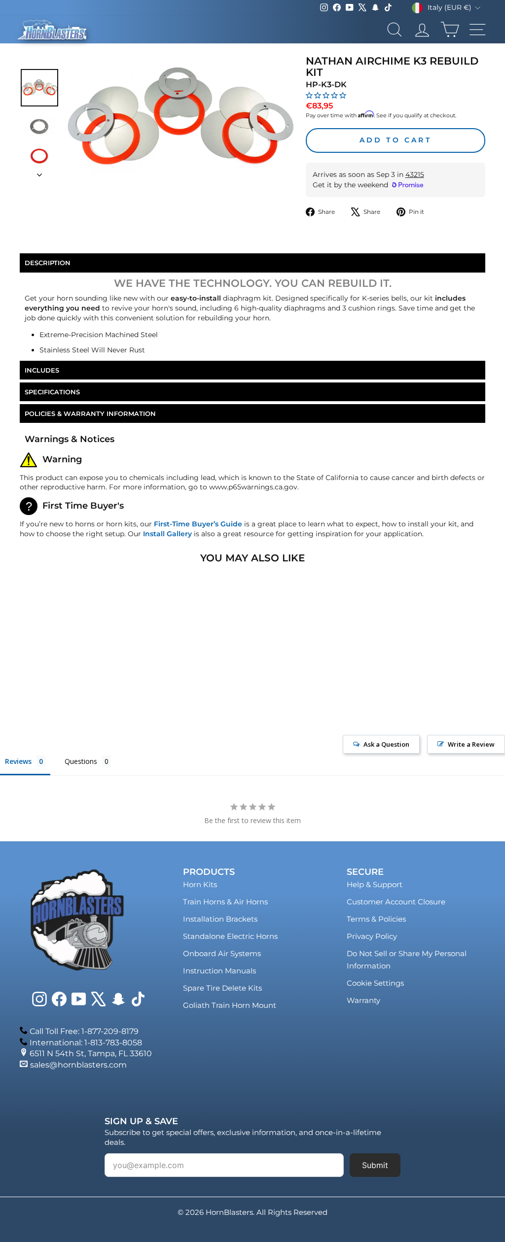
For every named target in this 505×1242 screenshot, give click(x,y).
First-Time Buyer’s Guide (198, 523)
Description (48, 263)
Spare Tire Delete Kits (222, 988)
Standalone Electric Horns (230, 936)
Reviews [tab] (18, 761)
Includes (42, 370)
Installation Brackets (220, 919)
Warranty (363, 1000)
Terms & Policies (376, 919)
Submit (375, 1165)
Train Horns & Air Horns (225, 901)
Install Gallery (167, 533)
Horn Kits (200, 884)
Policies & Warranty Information (90, 413)
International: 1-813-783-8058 (86, 1042)
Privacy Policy (372, 936)
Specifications (52, 392)
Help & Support (374, 884)
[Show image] (39, 87)
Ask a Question (386, 744)
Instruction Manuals (219, 970)
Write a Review (471, 744)
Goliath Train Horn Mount (229, 1005)
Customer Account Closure (396, 901)
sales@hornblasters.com (78, 1065)
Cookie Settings (375, 983)
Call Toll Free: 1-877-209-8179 (84, 1031)
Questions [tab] (81, 761)
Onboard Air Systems (222, 953)
